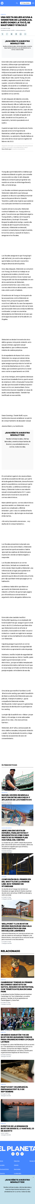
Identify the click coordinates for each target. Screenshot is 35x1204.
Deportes (4, 792)
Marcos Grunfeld (7, 802)
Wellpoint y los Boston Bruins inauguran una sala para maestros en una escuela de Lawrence (17, 927)
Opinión (16, 1165)
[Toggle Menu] (33, 3)
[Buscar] (17, 3)
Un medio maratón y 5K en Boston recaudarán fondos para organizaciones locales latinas (17, 1038)
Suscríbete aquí (6, 149)
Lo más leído (17, 1173)
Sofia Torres (4, 1133)
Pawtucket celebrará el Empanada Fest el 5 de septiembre (14, 1089)
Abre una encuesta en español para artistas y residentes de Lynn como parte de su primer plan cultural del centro (15, 835)
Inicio (1, 1161)
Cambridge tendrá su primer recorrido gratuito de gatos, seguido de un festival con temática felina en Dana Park (17, 987)
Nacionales (17, 1169)
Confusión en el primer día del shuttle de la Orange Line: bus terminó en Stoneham (16, 882)
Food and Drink (4, 1169)
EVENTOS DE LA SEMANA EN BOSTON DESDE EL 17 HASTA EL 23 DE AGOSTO (17, 1128)
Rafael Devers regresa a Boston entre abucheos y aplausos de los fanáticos (17, 797)
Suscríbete (26, 3)
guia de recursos (7, 828)
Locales (4, 876)
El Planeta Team (5, 28)
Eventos (3, 14)
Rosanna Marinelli (7, 851)
